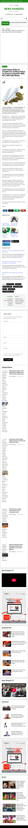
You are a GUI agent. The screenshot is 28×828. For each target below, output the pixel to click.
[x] (14, 5)
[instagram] (12, 5)
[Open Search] (24, 18)
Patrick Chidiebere (18, 286)
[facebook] (10, 5)
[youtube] (17, 5)
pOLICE (4, 289)
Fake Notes (18, 284)
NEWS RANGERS (14, 8)
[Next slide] (26, 1)
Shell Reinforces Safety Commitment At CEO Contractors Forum (15, 510)
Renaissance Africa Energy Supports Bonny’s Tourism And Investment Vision (13, 1)
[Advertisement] (14, 47)
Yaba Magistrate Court (8, 291)
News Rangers (6, 78)
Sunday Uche (11, 289)
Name (5, 337)
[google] (15, 5)
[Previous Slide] (24, 1)
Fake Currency (10, 284)
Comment (6, 321)
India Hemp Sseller (7, 286)
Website (5, 348)
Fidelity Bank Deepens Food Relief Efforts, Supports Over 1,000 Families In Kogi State (16, 372)
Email (5, 343)
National (5, 66)
